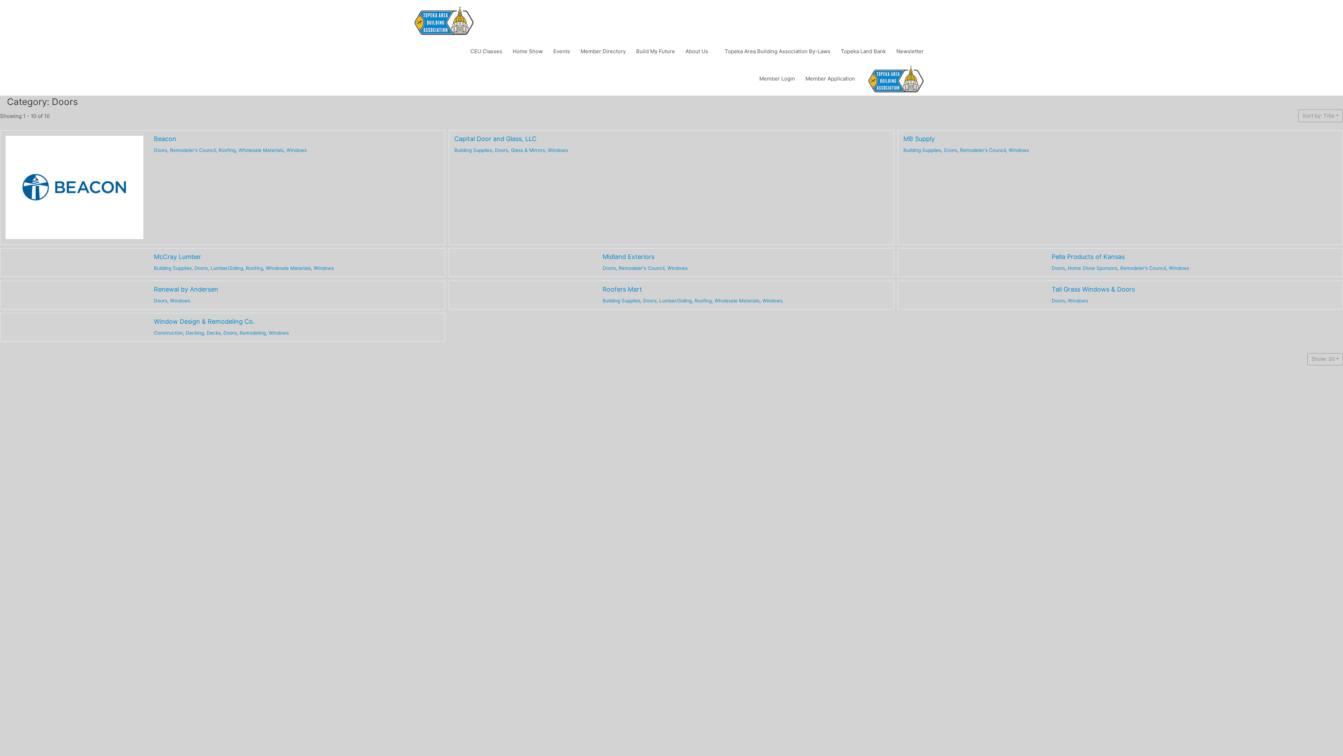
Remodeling (253, 332)
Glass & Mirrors (528, 150)
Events (561, 51)
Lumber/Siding (227, 268)
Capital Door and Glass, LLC (495, 138)
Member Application (830, 78)
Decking (195, 332)
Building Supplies (473, 150)
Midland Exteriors (628, 256)
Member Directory (603, 51)
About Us (696, 51)
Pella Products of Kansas (1087, 256)
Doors (160, 150)
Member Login (777, 78)
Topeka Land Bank (863, 51)
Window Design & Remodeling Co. (204, 321)
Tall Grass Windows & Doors (1093, 289)
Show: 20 (1323, 359)
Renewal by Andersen (186, 289)
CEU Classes (486, 51)
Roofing (227, 150)
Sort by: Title (1318, 115)
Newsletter (910, 51)
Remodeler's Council (193, 150)
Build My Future (655, 51)
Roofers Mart (622, 289)
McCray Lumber (177, 256)
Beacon (165, 138)
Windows (296, 150)
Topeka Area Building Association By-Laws (777, 51)
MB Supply (919, 138)
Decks (214, 332)
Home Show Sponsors (1092, 268)
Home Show (528, 51)
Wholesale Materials (261, 150)
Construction (168, 332)
